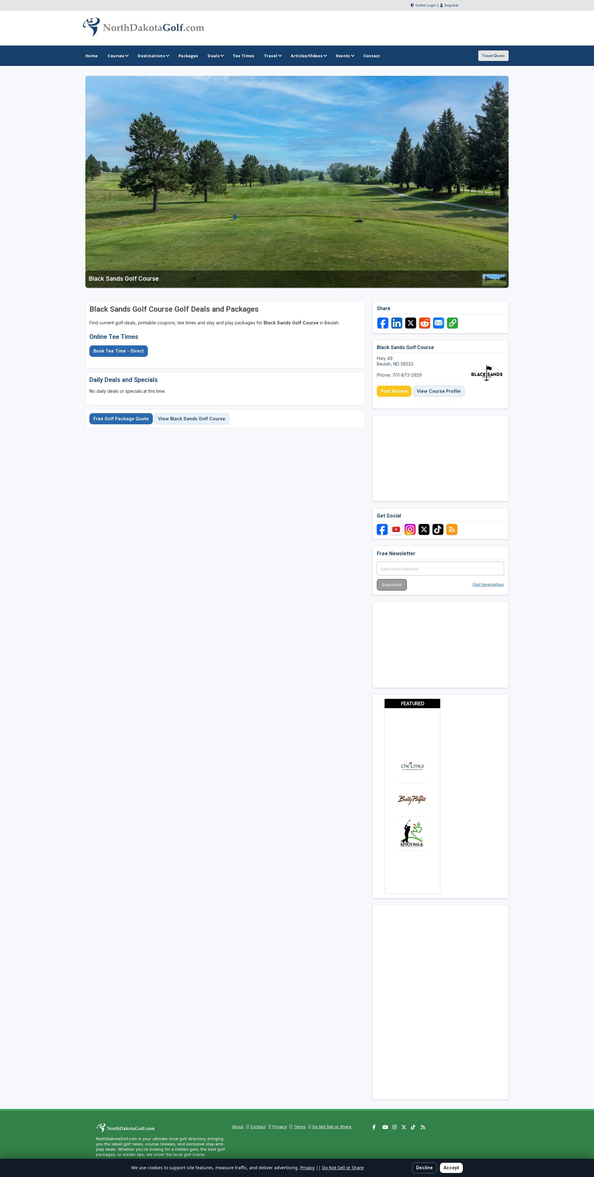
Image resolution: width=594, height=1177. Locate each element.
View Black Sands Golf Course (191, 418)
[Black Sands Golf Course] (494, 284)
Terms (300, 1126)
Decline (424, 1167)
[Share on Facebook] (382, 323)
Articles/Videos (306, 55)
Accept (451, 1167)
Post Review (394, 391)
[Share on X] (410, 323)
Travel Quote (493, 55)
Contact (258, 1126)
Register (451, 5)
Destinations (151, 55)
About (237, 1126)
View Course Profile (439, 391)
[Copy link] (452, 323)
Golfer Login (425, 5)
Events (343, 55)
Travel (271, 55)
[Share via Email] (438, 323)
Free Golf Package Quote (121, 418)
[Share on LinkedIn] (396, 323)
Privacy (280, 1126)
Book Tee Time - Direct (118, 350)
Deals (213, 55)
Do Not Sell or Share (331, 1126)
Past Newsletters (488, 584)
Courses (116, 55)
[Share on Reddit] (424, 323)
